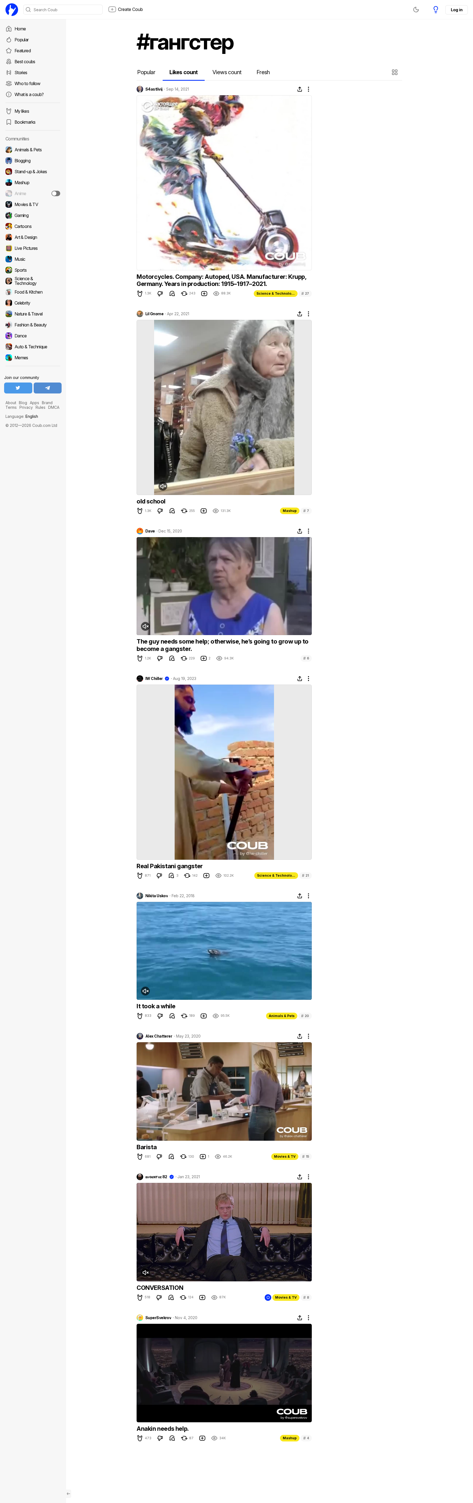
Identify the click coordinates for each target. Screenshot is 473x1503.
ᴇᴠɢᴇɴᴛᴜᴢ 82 (156, 1177)
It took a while (156, 1006)
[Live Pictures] (33, 248)
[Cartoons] (33, 226)
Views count (226, 72)
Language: (21, 416)
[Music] (33, 259)
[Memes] (33, 357)
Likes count (183, 72)
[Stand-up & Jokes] (33, 171)
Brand (47, 402)
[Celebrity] (33, 302)
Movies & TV (285, 1156)
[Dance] (33, 335)
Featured (23, 50)
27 (305, 293)
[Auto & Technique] (33, 346)
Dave (150, 531)
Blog (23, 402)
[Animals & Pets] (33, 149)
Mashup (290, 511)
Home (20, 28)
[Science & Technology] (33, 281)
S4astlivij (153, 89)
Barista (147, 1147)
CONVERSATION (160, 1287)
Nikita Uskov (156, 896)
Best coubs (25, 61)
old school (151, 501)
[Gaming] (33, 215)
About (10, 402)
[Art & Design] (33, 237)
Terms (11, 407)
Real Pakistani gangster (170, 866)
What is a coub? (29, 94)
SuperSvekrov (158, 1318)
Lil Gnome (154, 314)
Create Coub (130, 9)
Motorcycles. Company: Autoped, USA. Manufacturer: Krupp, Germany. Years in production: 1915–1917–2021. (221, 280)
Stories (21, 72)
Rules (40, 407)
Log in (456, 9)
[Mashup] (33, 182)
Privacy (26, 407)
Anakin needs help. (163, 1428)
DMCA (53, 407)
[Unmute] (162, 486)
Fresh (263, 72)
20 (305, 1015)
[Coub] (11, 9)
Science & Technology (275, 293)
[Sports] (33, 270)
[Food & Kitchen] (33, 291)
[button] (395, 72)
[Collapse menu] (68, 1494)
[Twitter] (18, 388)
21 (305, 875)
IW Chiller (154, 678)
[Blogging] (33, 160)
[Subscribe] (55, 193)
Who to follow (28, 83)
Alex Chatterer (158, 1036)
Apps (34, 402)
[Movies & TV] (33, 204)
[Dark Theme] (416, 9)
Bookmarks (25, 122)
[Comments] (172, 293)
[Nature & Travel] (33, 313)
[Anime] (33, 193)
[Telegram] (48, 388)
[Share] (299, 89)
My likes (22, 111)
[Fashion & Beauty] (33, 324)
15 (305, 1156)
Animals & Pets (282, 1016)
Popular (22, 39)
